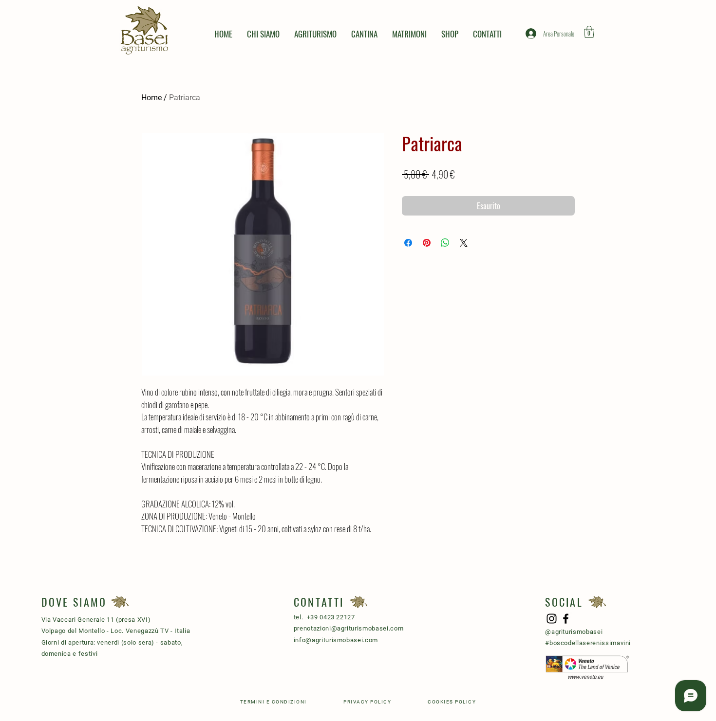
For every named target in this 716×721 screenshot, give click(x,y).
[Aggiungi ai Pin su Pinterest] (427, 243)
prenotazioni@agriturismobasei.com (348, 628)
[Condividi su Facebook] (408, 243)
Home (151, 97)
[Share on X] (464, 243)
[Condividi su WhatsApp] (445, 243)
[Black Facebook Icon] (565, 618)
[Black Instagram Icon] (551, 618)
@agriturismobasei (574, 631)
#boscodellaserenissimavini (588, 643)
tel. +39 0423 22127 (324, 617)
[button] (589, 32)
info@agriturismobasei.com (336, 640)
